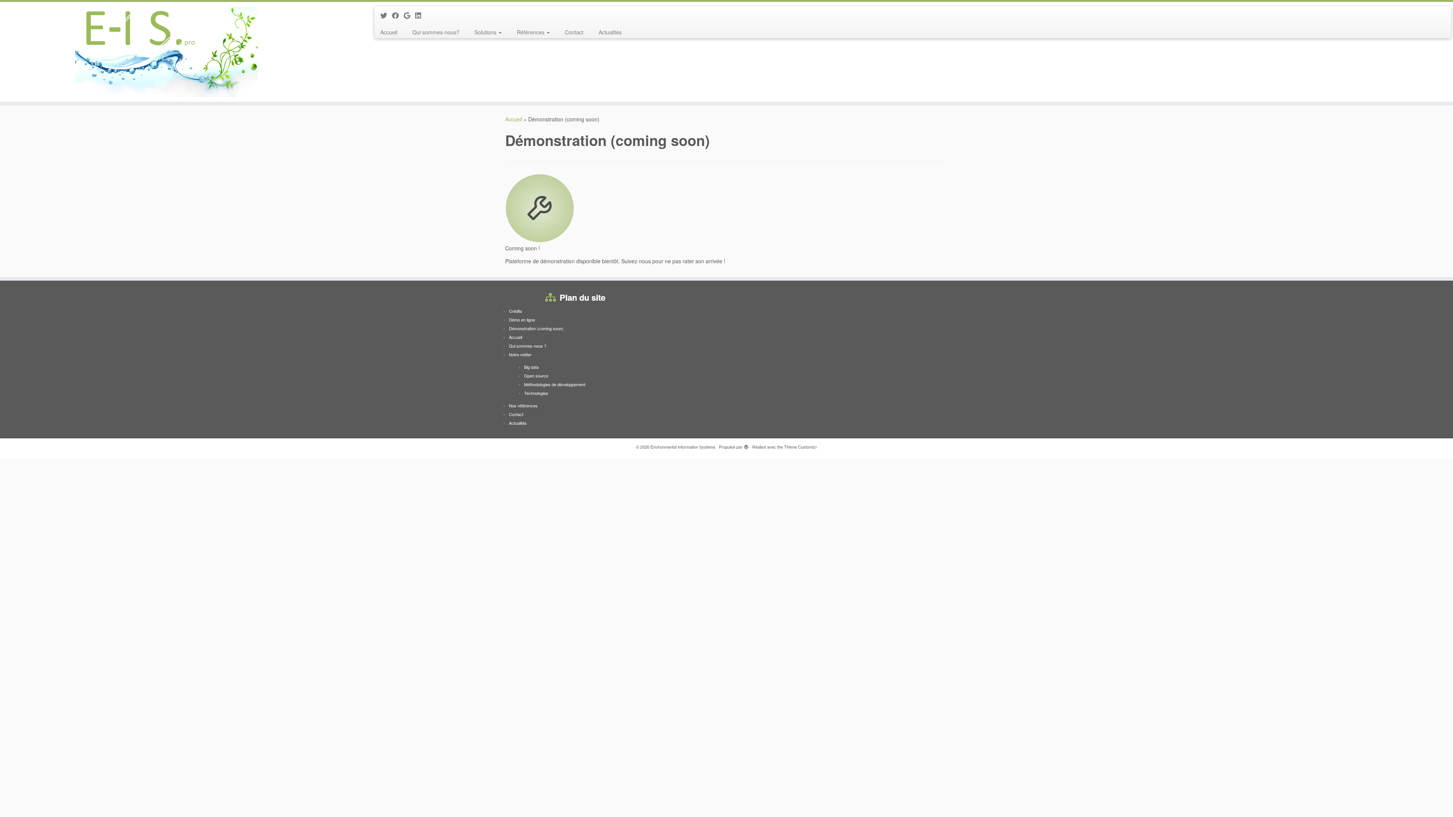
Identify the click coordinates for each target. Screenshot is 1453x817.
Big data (531, 367)
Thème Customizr (800, 447)
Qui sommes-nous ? (527, 346)
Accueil (388, 32)
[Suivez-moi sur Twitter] (386, 15)
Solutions (486, 32)
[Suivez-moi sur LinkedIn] (420, 15)
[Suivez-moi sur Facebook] (398, 15)
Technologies (536, 393)
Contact (574, 32)
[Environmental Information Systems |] (167, 52)
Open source (536, 376)
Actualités (610, 32)
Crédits (515, 311)
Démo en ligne (522, 320)
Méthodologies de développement (554, 384)
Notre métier (520, 354)
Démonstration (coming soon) (536, 328)
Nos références (523, 405)
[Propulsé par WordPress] (746, 445)
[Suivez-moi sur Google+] (409, 15)
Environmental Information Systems (683, 447)
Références (531, 32)
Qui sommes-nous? (435, 32)
